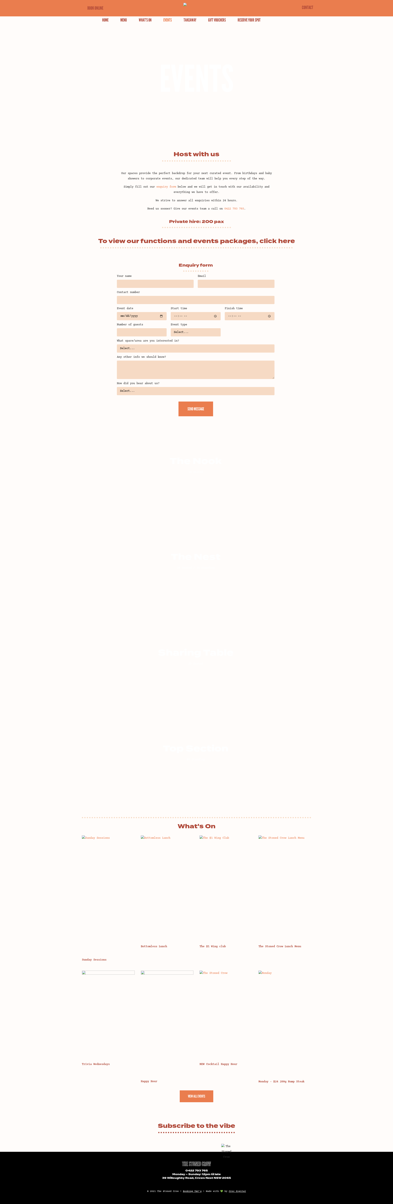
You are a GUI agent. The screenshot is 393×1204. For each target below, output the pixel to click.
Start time (179, 308)
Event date (125, 308)
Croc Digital (237, 1191)
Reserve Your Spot (249, 20)
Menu (123, 20)
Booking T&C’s (192, 1191)
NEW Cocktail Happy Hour (218, 1064)
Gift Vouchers (217, 20)
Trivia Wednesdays (96, 1064)
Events (167, 20)
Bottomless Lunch (154, 946)
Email (202, 276)
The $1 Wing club (213, 946)
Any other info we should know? (141, 357)
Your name (124, 276)
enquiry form (166, 186)
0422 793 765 (196, 1171)
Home (105, 20)
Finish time (234, 308)
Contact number (128, 292)
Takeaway (190, 20)
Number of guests (130, 324)
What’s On (145, 20)
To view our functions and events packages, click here (196, 241)
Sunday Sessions (94, 959)
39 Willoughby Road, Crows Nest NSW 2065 (196, 1178)
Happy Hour (149, 1081)
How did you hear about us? (138, 383)
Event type (179, 324)
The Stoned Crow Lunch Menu (280, 946)
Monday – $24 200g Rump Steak (281, 1081)
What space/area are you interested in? (148, 340)
